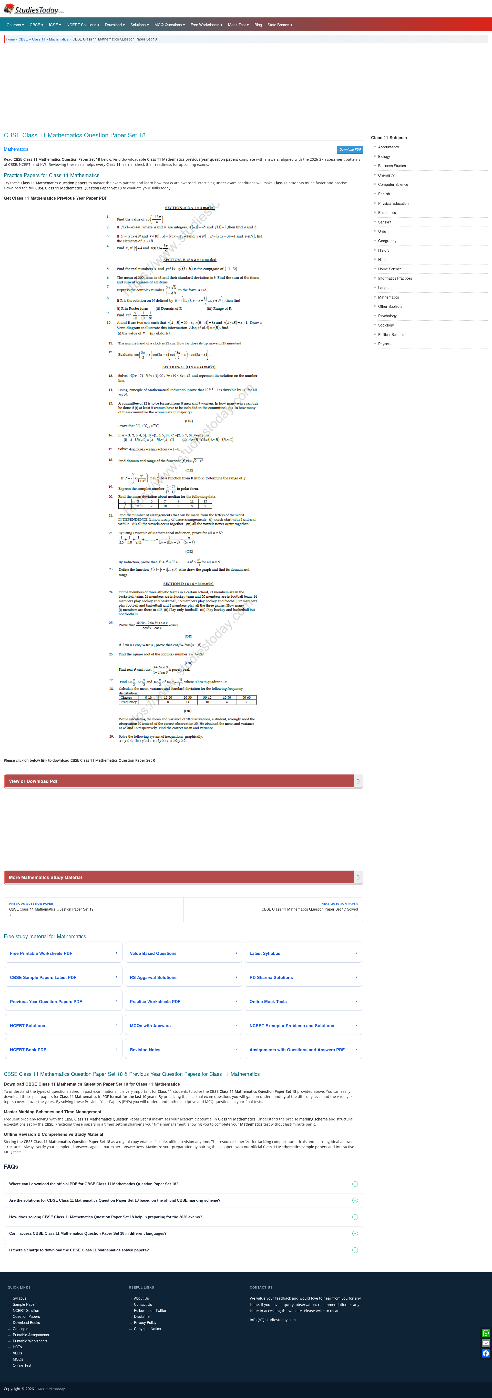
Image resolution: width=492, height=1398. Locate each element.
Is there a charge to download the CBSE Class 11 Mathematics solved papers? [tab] (79, 1250)
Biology (384, 156)
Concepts (20, 1328)
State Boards (278, 24)
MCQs (18, 1359)
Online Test (22, 1365)
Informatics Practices (395, 278)
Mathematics (58, 39)
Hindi (382, 259)
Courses (14, 24)
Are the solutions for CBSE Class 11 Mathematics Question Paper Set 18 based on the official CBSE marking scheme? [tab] (114, 1200)
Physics (384, 343)
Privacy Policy (145, 1322)
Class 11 (38, 39)
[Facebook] (486, 1353)
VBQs (17, 1352)
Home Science (390, 268)
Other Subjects (390, 306)
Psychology (387, 315)
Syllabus (19, 1298)
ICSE (53, 24)
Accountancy (388, 146)
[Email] (486, 1343)
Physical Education (393, 203)
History (383, 250)
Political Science (391, 334)
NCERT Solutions (81, 24)
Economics (387, 212)
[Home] (33, 8)
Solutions (138, 24)
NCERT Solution (26, 1310)
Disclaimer (142, 1316)
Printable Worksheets (30, 1340)
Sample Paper (24, 1304)
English (384, 193)
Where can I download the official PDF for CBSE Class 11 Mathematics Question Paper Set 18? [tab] (93, 1184)
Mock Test (237, 24)
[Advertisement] (157, 85)
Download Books (26, 1322)
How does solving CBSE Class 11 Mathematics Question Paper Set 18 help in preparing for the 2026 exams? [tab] (105, 1217)
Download (113, 24)
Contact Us (143, 1304)
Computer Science (393, 184)
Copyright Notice (147, 1328)
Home (10, 39)
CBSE (35, 24)
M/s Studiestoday (51, 1388)
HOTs (17, 1346)
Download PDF (350, 149)
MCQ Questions (168, 24)
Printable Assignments (31, 1334)
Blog (258, 24)
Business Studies (392, 165)
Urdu (382, 231)
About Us (141, 1298)
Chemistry (386, 175)
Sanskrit (384, 222)
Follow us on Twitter (150, 1310)
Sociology (386, 325)
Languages (387, 287)
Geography (387, 240)
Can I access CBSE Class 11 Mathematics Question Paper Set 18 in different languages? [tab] (88, 1233)
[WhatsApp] (486, 1333)
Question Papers (26, 1316)
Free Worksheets (205, 24)
